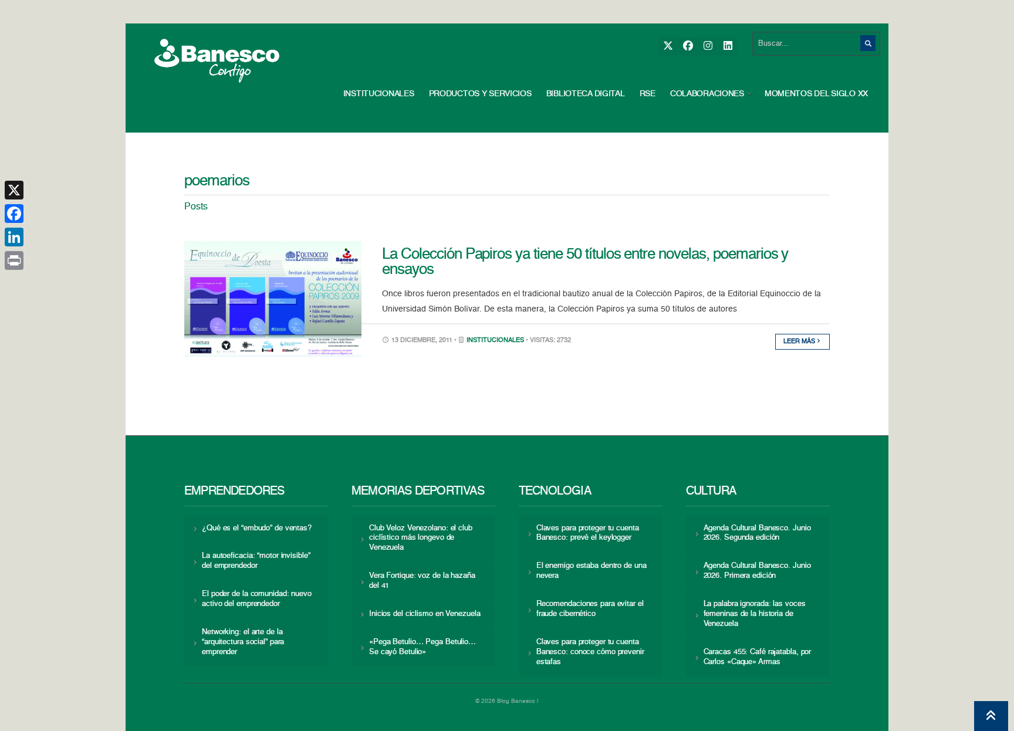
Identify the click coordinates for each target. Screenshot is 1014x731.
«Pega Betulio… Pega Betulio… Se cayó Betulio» (422, 647)
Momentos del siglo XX (816, 94)
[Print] (14, 260)
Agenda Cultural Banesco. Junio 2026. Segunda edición (757, 533)
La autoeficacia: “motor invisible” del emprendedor (256, 561)
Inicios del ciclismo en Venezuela (425, 614)
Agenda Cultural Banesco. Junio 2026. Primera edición (757, 571)
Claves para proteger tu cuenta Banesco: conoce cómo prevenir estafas (590, 652)
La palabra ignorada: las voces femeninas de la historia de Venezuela (755, 614)
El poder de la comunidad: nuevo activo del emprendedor (257, 599)
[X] (667, 46)
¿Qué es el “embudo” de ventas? (257, 528)
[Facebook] (687, 46)
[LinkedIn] (727, 46)
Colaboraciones (707, 94)
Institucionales (378, 94)
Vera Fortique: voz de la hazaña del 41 (422, 581)
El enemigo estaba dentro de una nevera (591, 571)
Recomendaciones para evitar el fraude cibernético (590, 609)
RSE (647, 94)
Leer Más (800, 342)
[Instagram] (707, 46)
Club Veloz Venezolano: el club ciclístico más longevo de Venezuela (420, 538)
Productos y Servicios (480, 94)
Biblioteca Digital (585, 94)
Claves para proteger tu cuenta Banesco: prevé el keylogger (587, 533)
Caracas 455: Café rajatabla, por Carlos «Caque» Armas (758, 657)
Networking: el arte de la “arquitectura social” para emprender (243, 642)
